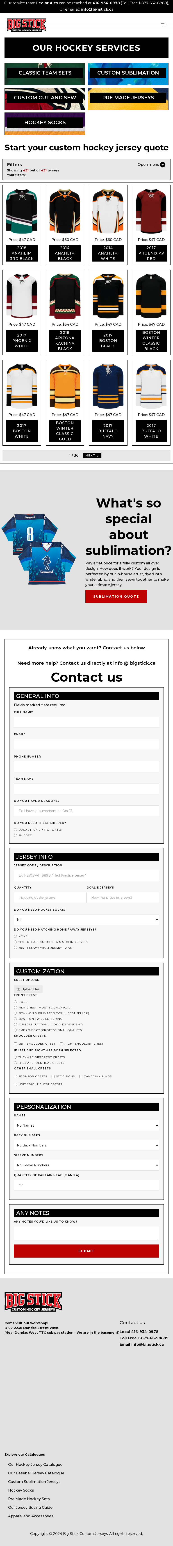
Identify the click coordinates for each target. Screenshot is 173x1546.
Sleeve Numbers (28, 1155)
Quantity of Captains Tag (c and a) (47, 1175)
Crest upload (27, 980)
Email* (19, 734)
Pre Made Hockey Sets (29, 1499)
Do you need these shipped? (40, 823)
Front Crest (25, 995)
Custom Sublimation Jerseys (34, 1482)
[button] (163, 25)
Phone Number (27, 756)
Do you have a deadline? (36, 800)
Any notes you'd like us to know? (45, 1221)
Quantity (23, 887)
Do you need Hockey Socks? (40, 909)
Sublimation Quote (116, 596)
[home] (26, 25)
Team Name (24, 778)
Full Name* (24, 712)
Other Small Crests (32, 1068)
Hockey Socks (21, 1490)
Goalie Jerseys (100, 887)
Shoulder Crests (30, 1035)
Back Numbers (27, 1135)
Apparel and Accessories (30, 1516)
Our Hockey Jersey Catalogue (35, 1464)
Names (19, 1115)
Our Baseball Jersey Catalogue (36, 1473)
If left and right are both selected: (48, 1050)
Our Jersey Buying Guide (30, 1507)
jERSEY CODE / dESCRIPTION (38, 865)
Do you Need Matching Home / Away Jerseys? (55, 929)
